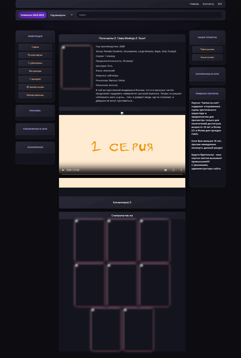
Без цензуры (35, 71)
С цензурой (35, 79)
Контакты (208, 3)
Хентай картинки (35, 95)
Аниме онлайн (207, 57)
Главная (194, 3)
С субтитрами (35, 63)
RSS (220, 3)
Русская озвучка (35, 55)
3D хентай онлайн (35, 87)
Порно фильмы (207, 49)
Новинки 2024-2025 (32, 15)
